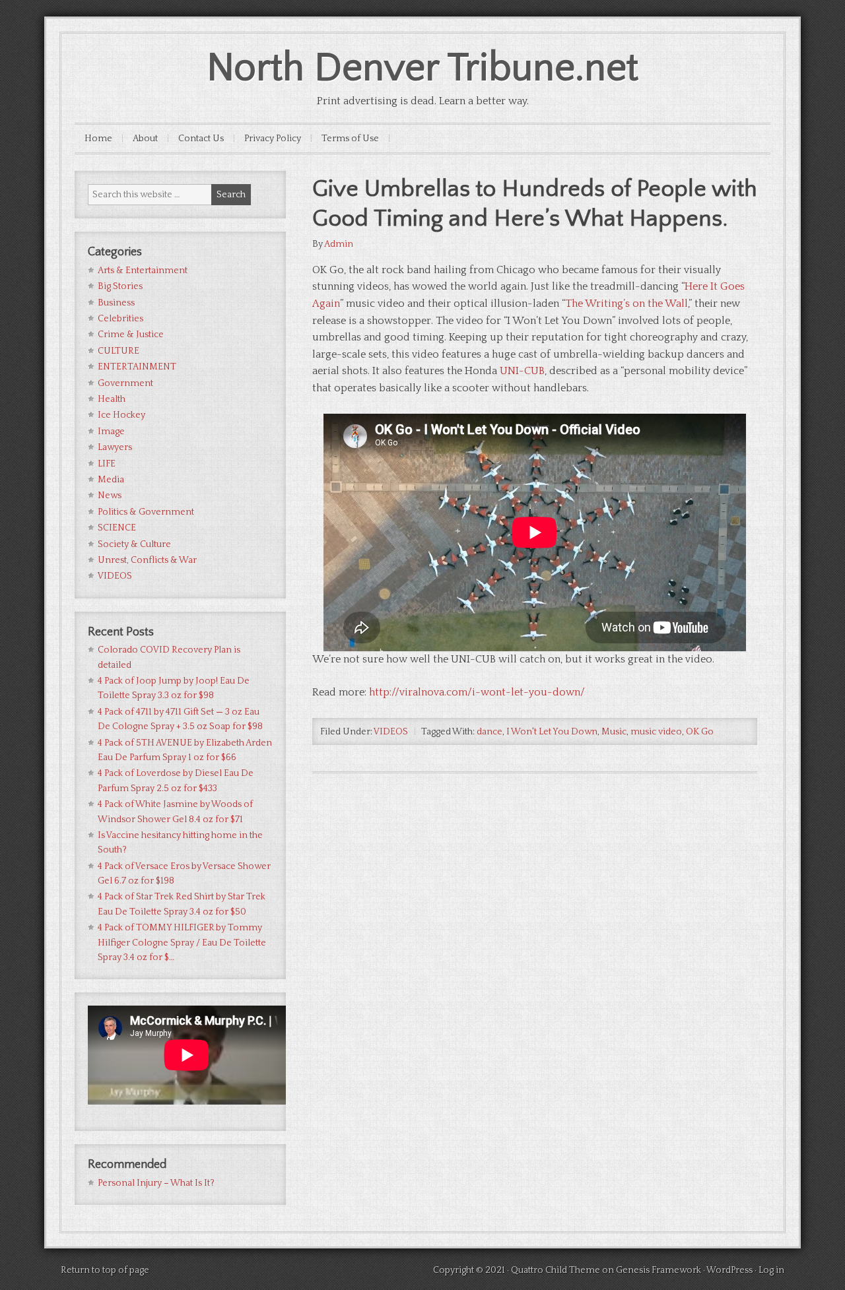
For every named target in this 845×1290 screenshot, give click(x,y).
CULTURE (118, 351)
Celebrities (120, 318)
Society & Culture (134, 544)
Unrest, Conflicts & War (147, 560)
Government (125, 383)
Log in (771, 1270)
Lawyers (115, 447)
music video (656, 731)
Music (613, 731)
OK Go (700, 731)
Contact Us (201, 138)
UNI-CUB (522, 371)
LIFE (107, 464)
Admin (338, 244)
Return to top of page (105, 1270)
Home (98, 138)
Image (111, 431)
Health (111, 399)
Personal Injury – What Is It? (156, 1183)
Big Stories (120, 286)
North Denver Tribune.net (422, 68)
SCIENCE (117, 528)
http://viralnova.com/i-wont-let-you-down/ (477, 692)
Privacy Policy (272, 138)
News (109, 495)
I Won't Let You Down (551, 731)
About (145, 138)
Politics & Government (146, 512)
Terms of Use (350, 138)
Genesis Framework (658, 1270)
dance (489, 731)
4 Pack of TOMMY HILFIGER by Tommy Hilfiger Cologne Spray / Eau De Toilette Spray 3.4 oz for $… (182, 942)
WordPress (729, 1270)
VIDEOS (391, 731)
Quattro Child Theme (555, 1270)
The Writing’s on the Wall (626, 303)
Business (116, 303)
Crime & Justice (131, 334)
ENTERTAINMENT (137, 367)
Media (111, 479)
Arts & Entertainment (142, 270)
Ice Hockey (121, 415)
